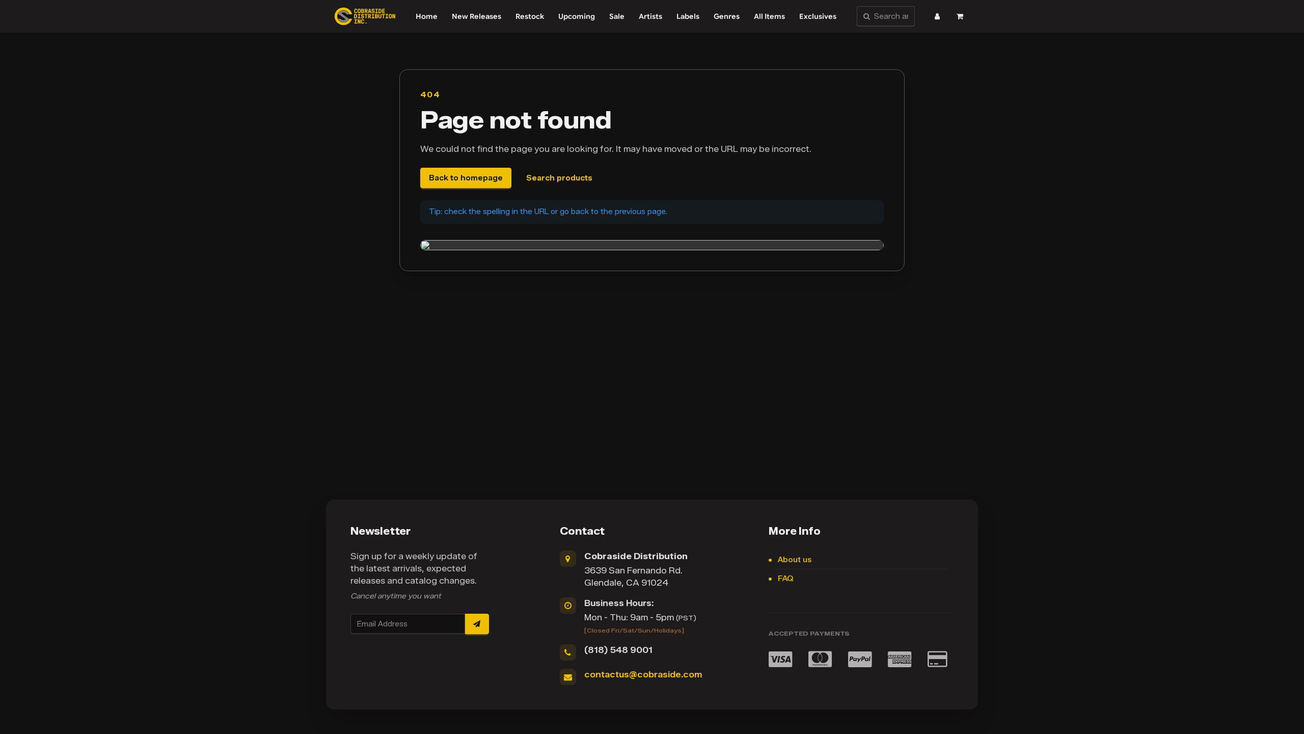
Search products (559, 178)
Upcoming (576, 16)
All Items (769, 16)
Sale (616, 16)
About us (794, 560)
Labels (687, 16)
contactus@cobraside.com (643, 674)
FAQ (786, 578)
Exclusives (817, 16)
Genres (727, 16)
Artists (650, 16)
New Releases (476, 16)
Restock (529, 16)
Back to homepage (466, 178)
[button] (937, 16)
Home (427, 16)
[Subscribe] (477, 624)
